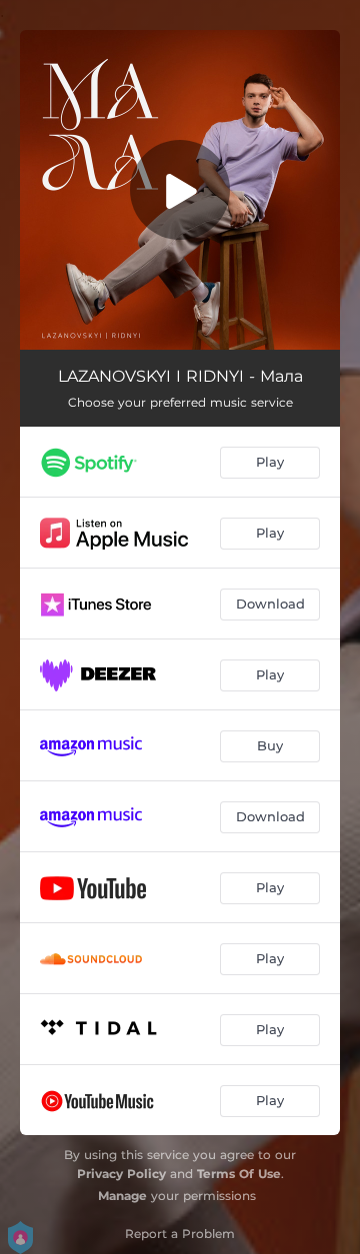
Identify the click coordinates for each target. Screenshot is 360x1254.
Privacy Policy (121, 1173)
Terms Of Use (239, 1173)
